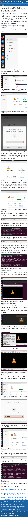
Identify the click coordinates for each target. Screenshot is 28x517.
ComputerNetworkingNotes (8, 493)
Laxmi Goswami (9, 489)
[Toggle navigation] (3, 5)
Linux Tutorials (20, 493)
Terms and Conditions (14, 515)
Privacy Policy (4, 515)
